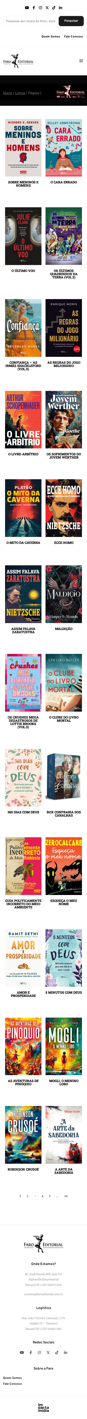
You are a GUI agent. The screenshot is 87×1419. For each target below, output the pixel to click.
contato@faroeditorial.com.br (43, 1294)
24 (66, 1196)
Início (7, 93)
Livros (20, 93)
